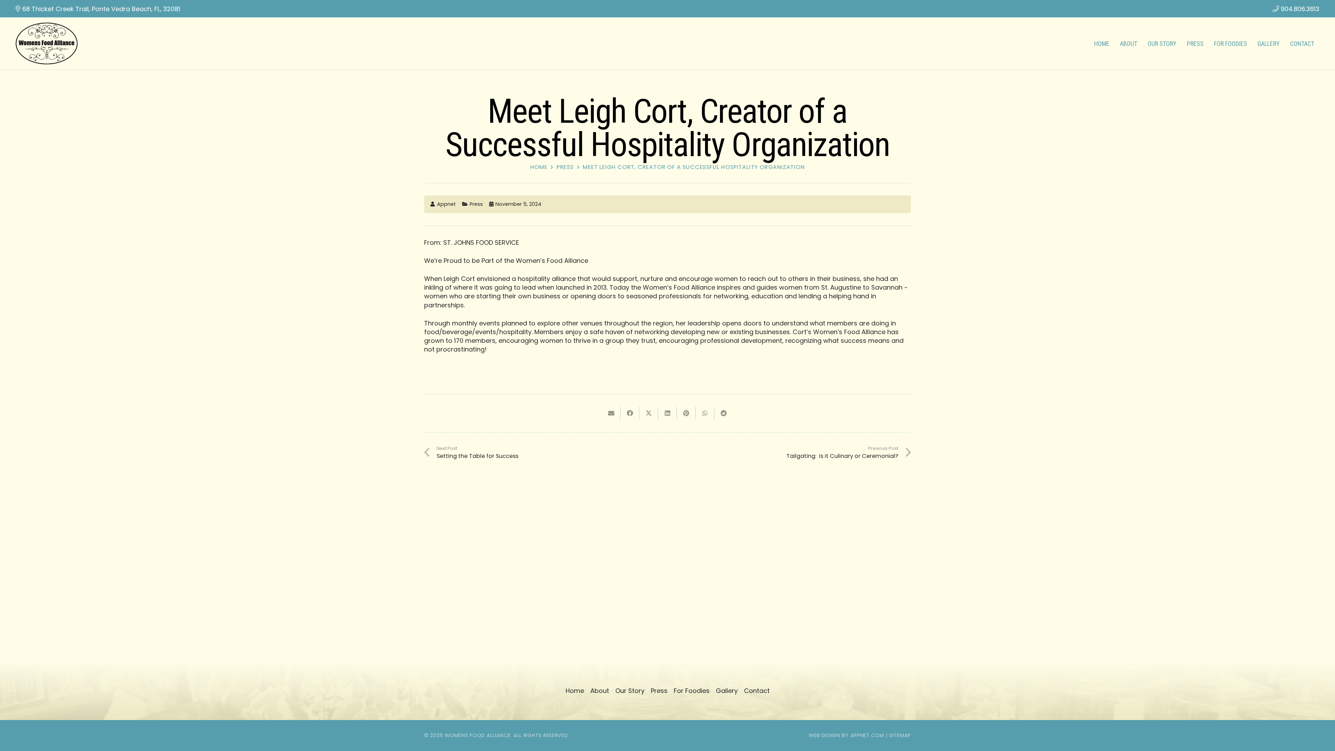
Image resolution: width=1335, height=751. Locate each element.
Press (565, 167)
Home (538, 167)
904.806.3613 (1300, 9)
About (599, 690)
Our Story (630, 690)
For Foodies (692, 690)
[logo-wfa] (47, 43)
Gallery (727, 690)
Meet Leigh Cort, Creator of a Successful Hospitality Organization (694, 167)
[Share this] (630, 413)
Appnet (446, 204)
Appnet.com (867, 735)
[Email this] (611, 413)
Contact (757, 690)
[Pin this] (686, 413)
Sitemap (900, 735)
